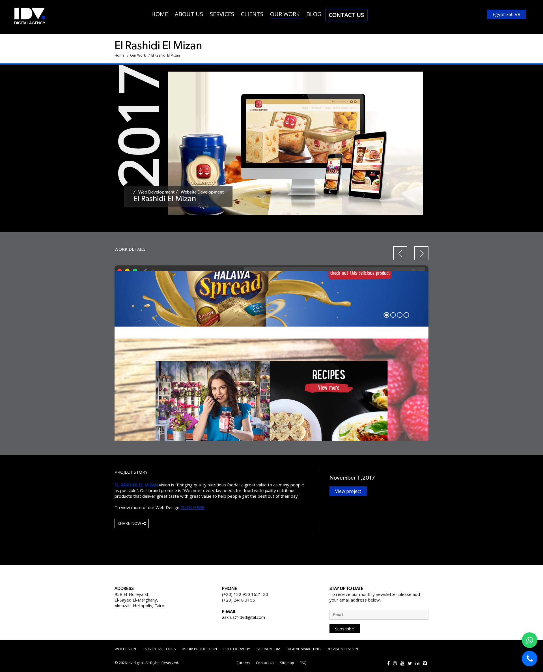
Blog (314, 14)
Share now (130, 523)
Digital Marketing (304, 648)
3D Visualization (342, 648)
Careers (243, 662)
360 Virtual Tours (159, 648)
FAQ (303, 662)
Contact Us (346, 15)
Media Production (199, 648)
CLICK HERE (192, 507)
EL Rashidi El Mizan (136, 485)
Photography (236, 648)
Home (159, 14)
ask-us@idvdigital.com (243, 617)
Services (222, 14)
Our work (284, 14)
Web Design (125, 648)
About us (189, 14)
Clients (252, 14)
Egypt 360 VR (506, 14)
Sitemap (287, 662)
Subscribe (344, 629)
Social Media (268, 648)
